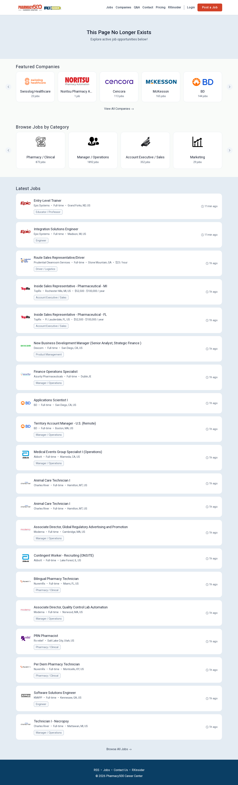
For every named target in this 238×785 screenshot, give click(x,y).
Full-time (59, 205)
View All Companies (117, 108)
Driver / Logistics (45, 269)
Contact (147, 7)
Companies (123, 7)
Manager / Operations (49, 383)
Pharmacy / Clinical (47, 590)
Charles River (41, 485)
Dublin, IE (86, 376)
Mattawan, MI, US (77, 726)
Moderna (39, 531)
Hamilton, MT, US (77, 485)
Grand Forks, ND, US (79, 205)
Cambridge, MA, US (73, 531)
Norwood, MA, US (72, 612)
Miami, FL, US (71, 583)
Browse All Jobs (117, 749)
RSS (96, 770)
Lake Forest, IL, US (70, 560)
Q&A (137, 7)
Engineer (41, 240)
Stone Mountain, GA (100, 262)
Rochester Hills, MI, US (58, 290)
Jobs (109, 7)
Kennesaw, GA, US (70, 697)
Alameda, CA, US (70, 456)
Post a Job (210, 7)
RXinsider (174, 7)
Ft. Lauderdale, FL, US (57, 319)
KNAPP (38, 697)
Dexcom (39, 347)
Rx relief (39, 640)
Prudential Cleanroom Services (52, 262)
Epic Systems (42, 205)
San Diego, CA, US (72, 347)
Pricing (160, 7)
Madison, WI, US (77, 233)
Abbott (38, 456)
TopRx (37, 290)
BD (35, 404)
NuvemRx (39, 583)
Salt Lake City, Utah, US (60, 640)
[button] (230, 150)
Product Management (49, 354)
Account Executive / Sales (51, 297)
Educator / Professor (48, 212)
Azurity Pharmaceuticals (48, 376)
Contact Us (121, 770)
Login (191, 7)
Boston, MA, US (64, 428)
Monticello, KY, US (73, 669)
